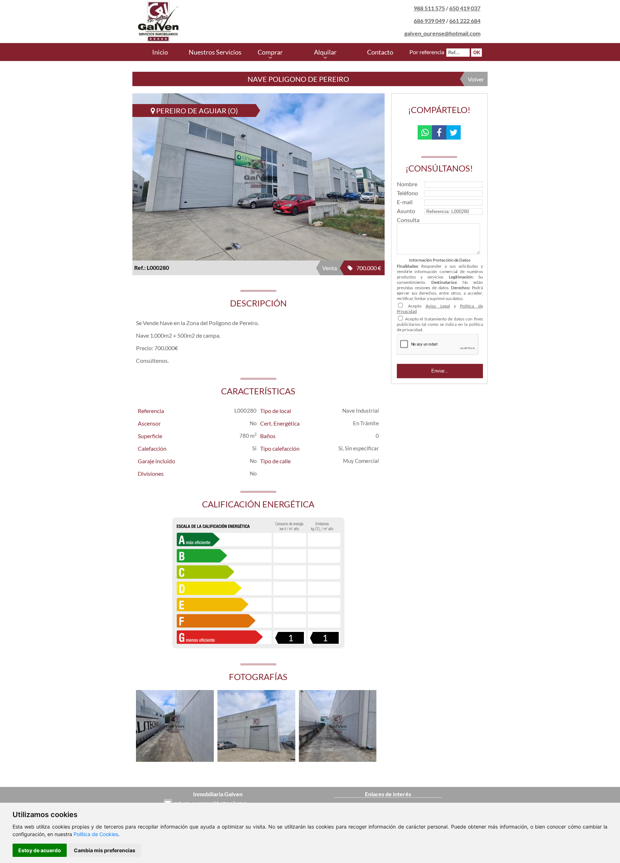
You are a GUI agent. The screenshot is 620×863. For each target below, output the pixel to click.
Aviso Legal (438, 306)
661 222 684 (464, 20)
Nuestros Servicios (215, 52)
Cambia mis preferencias (104, 850)
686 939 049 (429, 20)
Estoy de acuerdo (39, 850)
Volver (476, 79)
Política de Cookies (96, 834)
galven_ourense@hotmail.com (442, 33)
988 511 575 (429, 8)
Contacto (380, 52)
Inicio (160, 52)
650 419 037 (464, 8)
